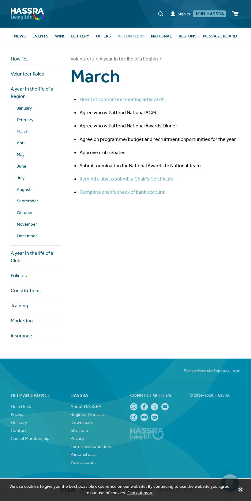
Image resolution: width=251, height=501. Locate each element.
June (21, 166)
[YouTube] (165, 407)
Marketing (22, 320)
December (27, 236)
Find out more (140, 492)
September (27, 201)
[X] (154, 407)
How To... (20, 59)
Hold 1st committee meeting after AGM (122, 99)
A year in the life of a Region (32, 92)
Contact (19, 430)
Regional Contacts (88, 414)
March (22, 131)
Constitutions (26, 290)
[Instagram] (134, 417)
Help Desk (21, 406)
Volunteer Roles (27, 74)
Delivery (19, 422)
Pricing (17, 414)
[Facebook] (144, 407)
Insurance (21, 335)
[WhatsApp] (134, 407)
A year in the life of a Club (32, 256)
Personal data (83, 454)
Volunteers (82, 59)
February (25, 119)
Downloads (81, 422)
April (21, 143)
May (20, 154)
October (25, 212)
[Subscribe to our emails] (154, 417)
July (20, 178)
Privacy (77, 438)
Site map (79, 430)
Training (19, 305)
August (24, 189)
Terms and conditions (91, 446)
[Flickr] (144, 417)
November (27, 224)
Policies (19, 275)
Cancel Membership (30, 438)
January (24, 108)
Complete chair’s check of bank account (122, 192)
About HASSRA (86, 406)
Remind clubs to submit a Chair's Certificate (127, 179)
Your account (83, 462)
